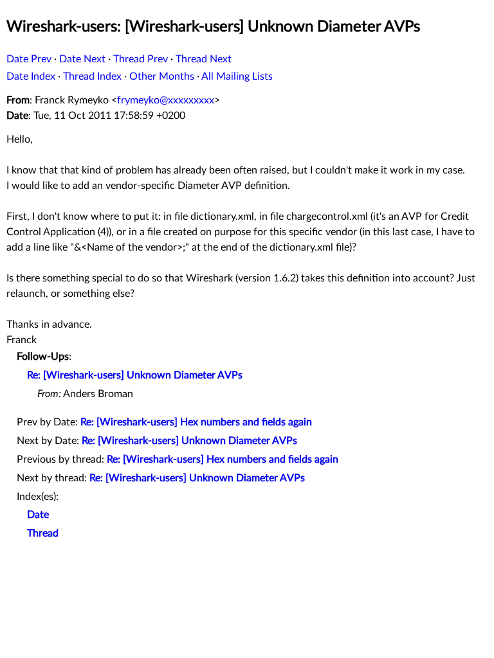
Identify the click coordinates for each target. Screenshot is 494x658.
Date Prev (28, 59)
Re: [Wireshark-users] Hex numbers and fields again (196, 422)
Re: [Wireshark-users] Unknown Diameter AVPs (134, 375)
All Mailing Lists (237, 76)
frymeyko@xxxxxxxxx (165, 100)
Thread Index (92, 76)
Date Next (82, 59)
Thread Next (204, 59)
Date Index (30, 76)
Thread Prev (140, 59)
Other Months (161, 76)
